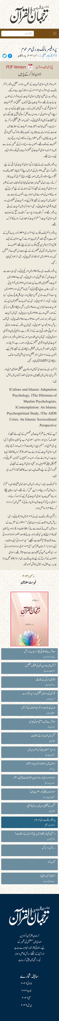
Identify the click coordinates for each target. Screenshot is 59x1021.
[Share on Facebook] (9, 55)
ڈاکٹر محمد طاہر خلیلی (49, 55)
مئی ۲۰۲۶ (26, 998)
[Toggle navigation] (55, 34)
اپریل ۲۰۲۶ (26, 1005)
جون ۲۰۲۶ (26, 990)
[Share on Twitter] (4, 55)
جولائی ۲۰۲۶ (26, 983)
